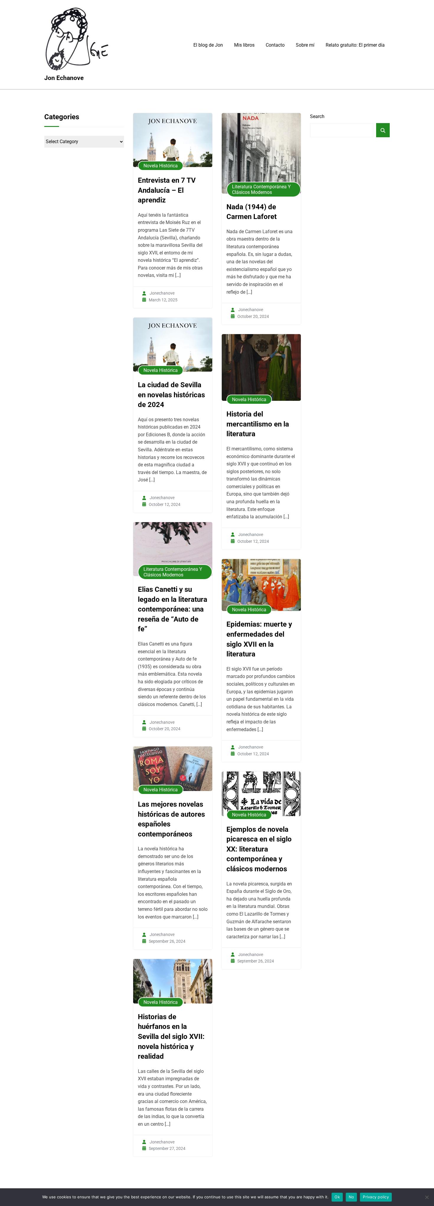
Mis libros (244, 45)
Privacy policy (376, 1196)
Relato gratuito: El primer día (355, 45)
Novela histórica (160, 166)
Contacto (275, 45)
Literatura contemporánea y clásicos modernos (261, 189)
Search (317, 116)
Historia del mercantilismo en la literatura (257, 424)
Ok (337, 1196)
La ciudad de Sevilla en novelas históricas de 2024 (171, 395)
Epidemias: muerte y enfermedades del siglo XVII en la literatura (259, 639)
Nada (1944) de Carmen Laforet (251, 212)
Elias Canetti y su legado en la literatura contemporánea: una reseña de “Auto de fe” (172, 609)
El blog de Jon (208, 45)
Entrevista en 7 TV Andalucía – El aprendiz (167, 190)
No (351, 1196)
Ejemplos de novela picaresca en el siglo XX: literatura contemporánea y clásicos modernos (259, 849)
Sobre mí (305, 45)
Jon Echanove (64, 77)
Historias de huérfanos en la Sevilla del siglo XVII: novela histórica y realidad (171, 1036)
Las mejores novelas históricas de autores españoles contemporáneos (171, 819)
